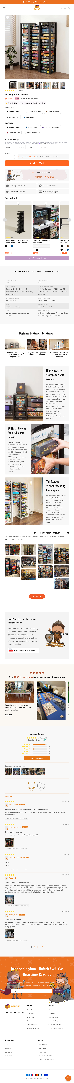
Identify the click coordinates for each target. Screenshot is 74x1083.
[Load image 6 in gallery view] (55, 85)
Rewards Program (54, 1021)
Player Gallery (53, 1017)
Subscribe (58, 991)
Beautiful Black (14, 111)
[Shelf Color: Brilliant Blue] (68, 250)
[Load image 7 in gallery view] (64, 85)
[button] (4, 7)
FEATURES (36, 271)
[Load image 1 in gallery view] (13, 85)
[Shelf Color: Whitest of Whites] (65, 250)
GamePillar (30, 1017)
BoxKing (33, 1078)
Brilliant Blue (30, 117)
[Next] (66, 697)
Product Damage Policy (46, 1059)
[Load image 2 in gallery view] (22, 85)
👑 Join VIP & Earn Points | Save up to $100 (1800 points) (25, 103)
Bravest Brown (53, 111)
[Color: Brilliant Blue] (12, 246)
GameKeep (30, 1021)
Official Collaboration (55, 1028)
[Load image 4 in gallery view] (38, 85)
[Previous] (8, 697)
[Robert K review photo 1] (9, 899)
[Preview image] (12, 549)
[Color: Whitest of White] (9, 246)
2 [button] (34, 947)
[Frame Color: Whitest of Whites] (65, 246)
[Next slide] (69, 220)
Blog (49, 1010)
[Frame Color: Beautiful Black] (62, 246)
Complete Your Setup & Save (28, 157)
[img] (9, 802)
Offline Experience (54, 1024)
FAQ (58, 271)
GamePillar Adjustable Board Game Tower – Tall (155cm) (16, 242)
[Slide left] (7, 85)
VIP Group (51, 1013)
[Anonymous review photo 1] (9, 934)
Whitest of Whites (34, 111)
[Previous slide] (5, 220)
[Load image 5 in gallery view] (47, 85)
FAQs (6, 1045)
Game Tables (31, 1010)
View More (37, 596)
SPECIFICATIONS (21, 271)
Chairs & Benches (33, 1028)
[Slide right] (67, 85)
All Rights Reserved (42, 1078)
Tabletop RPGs (32, 1024)
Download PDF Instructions (25, 650)
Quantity (7, 153)
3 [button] (37, 947)
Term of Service (43, 1045)
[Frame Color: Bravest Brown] (68, 246)
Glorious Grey (14, 117)
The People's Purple (51, 127)
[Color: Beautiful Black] (6, 246)
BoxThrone (30, 1013)
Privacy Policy (42, 1052)
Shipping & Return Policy (46, 1056)
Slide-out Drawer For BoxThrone (41, 242)
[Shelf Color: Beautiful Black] (62, 250)
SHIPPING (49, 271)
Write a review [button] (37, 758)
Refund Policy (42, 1048)
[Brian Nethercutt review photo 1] (9, 842)
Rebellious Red (14, 132)
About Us (8, 1048)
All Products (9, 1056)
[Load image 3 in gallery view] (30, 85)
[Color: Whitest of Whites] (34, 250)
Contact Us (8, 1052)
